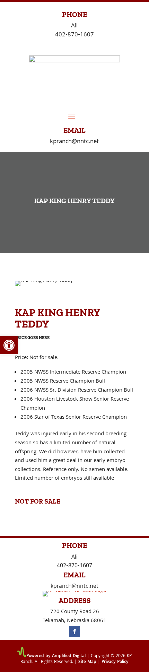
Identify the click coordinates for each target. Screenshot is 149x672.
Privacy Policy (115, 662)
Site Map (87, 662)
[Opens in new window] (74, 631)
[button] (9, 345)
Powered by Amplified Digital (56, 656)
